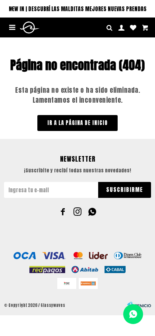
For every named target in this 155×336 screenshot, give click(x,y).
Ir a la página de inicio (77, 123)
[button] (12, 9)
